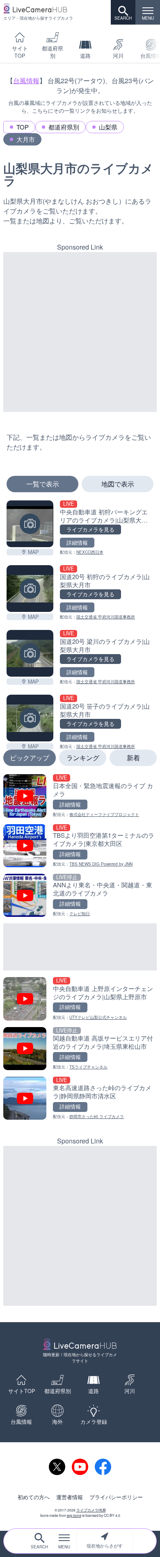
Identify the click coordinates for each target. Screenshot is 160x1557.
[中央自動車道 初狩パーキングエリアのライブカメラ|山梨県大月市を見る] (30, 523)
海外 (57, 1421)
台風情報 (26, 80)
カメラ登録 (93, 1421)
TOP (22, 127)
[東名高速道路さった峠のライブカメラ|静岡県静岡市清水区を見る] (80, 1098)
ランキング (82, 757)
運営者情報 (69, 1497)
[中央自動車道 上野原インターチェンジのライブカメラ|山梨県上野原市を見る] (80, 998)
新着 (133, 757)
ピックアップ (29, 757)
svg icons (74, 1515)
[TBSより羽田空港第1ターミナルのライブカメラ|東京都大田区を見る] (80, 845)
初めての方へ (34, 1497)
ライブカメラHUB (91, 1509)
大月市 (25, 139)
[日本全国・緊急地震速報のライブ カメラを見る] (80, 795)
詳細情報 (77, 542)
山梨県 (108, 127)
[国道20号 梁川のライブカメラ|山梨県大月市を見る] (30, 653)
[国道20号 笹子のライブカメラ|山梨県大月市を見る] (30, 718)
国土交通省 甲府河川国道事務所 (105, 617)
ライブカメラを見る (90, 529)
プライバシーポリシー (116, 1497)
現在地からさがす (105, 1545)
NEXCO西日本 (89, 552)
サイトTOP (20, 52)
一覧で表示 (42, 484)
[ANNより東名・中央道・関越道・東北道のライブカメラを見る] (80, 895)
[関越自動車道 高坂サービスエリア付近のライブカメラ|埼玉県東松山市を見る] (80, 1048)
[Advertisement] (80, 332)
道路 (85, 55)
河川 (118, 55)
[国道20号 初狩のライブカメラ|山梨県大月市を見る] (30, 588)
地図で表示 (117, 484)
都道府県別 (52, 52)
